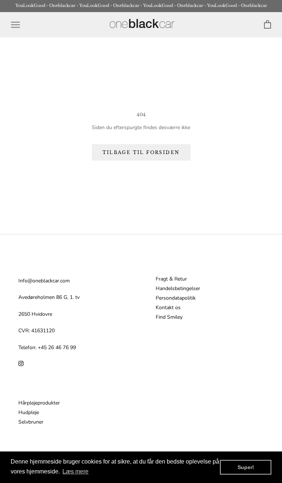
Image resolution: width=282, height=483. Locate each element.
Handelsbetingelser (178, 288)
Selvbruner (30, 422)
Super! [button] (246, 467)
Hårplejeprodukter (39, 403)
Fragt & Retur (171, 279)
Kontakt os (168, 307)
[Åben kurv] (267, 25)
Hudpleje (28, 412)
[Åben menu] (15, 25)
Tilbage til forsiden (141, 152)
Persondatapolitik (176, 298)
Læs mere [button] (75, 471)
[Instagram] (21, 363)
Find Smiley (169, 317)
